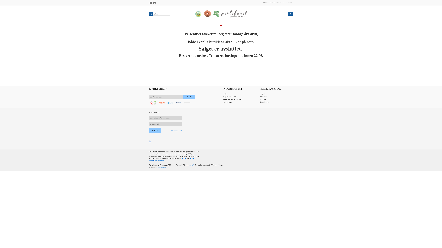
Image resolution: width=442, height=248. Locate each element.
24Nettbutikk (162, 167)
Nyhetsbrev (227, 102)
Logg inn (263, 99)
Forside (262, 94)
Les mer (184, 158)
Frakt (225, 94)
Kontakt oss (264, 102)
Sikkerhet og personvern (232, 99)
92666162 (189, 165)
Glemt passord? (176, 131)
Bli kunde (263, 96)
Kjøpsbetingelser (229, 96)
